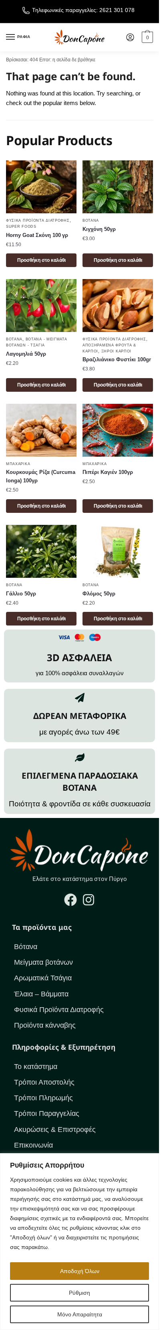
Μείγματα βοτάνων (43, 962)
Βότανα (90, 221)
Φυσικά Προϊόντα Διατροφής (38, 221)
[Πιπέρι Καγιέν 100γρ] (117, 430)
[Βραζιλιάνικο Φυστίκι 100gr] (117, 305)
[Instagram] (88, 900)
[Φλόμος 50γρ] (117, 551)
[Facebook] (70, 900)
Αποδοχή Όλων (79, 1271)
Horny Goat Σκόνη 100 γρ (37, 235)
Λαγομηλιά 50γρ (26, 354)
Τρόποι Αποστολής (44, 1082)
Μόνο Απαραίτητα (79, 1314)
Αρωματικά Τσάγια (43, 978)
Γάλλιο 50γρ (21, 594)
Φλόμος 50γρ (98, 594)
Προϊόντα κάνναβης (45, 1025)
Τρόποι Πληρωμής (43, 1098)
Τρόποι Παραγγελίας (46, 1113)
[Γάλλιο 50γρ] (41, 551)
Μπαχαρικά (18, 464)
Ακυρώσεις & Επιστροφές (55, 1130)
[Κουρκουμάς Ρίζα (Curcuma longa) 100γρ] (41, 430)
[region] (79, 1241)
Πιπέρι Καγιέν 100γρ (107, 472)
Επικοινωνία (33, 1145)
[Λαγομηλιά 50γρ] (41, 305)
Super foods (21, 227)
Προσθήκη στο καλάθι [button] (41, 260)
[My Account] (130, 37)
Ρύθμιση (79, 1293)
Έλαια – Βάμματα (41, 994)
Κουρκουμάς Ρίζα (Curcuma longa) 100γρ (40, 476)
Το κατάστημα (35, 1067)
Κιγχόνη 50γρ (99, 229)
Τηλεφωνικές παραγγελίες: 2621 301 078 (83, 10)
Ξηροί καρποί (116, 351)
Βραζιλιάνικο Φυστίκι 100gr (116, 359)
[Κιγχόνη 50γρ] (117, 186)
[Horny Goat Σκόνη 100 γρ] (41, 186)
